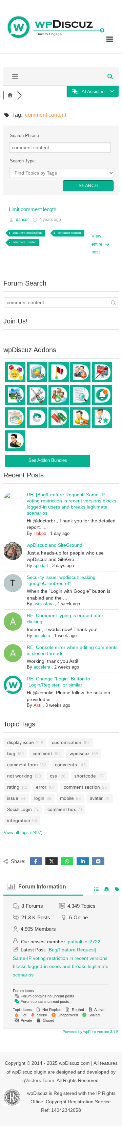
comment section (82, 787)
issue (12, 798)
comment (42, 753)
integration (18, 820)
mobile (67, 798)
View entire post (97, 243)
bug (11, 753)
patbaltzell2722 (84, 941)
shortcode (85, 776)
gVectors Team (38, 1080)
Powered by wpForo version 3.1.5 (90, 1032)
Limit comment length (32, 209)
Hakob (40, 533)
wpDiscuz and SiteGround (54, 545)
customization (66, 742)
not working (19, 776)
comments (66, 764)
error (41, 787)
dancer (22, 219)
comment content (69, 232)
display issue (20, 742)
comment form (22, 764)
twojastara (44, 603)
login (39, 798)
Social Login (19, 809)
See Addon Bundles (47, 460)
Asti (37, 705)
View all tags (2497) (23, 832)
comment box (61, 809)
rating (13, 787)
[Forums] (10, 95)
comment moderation (27, 232)
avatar (96, 798)
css (53, 776)
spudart (41, 565)
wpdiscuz (79, 753)
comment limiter (24, 242)
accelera (42, 635)
